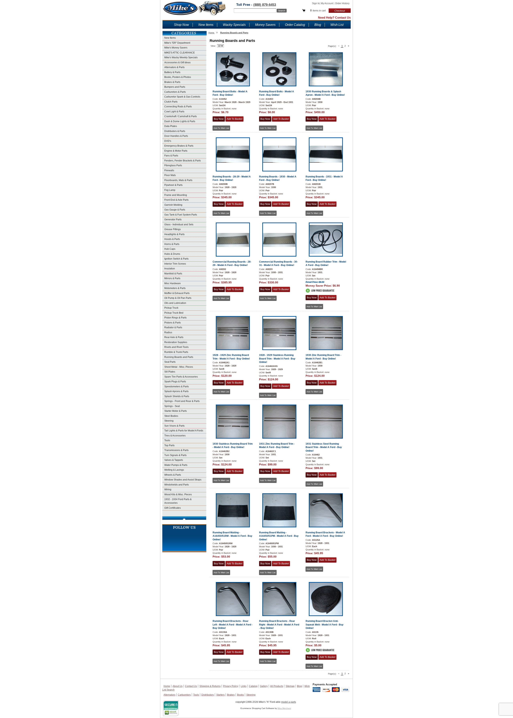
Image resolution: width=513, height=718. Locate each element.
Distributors (207, 694)
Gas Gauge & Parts (174, 209)
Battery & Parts (172, 72)
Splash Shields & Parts (176, 396)
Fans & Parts (171, 155)
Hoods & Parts (172, 239)
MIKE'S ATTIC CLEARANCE (179, 52)
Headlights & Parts (174, 234)
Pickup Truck (171, 307)
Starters (220, 694)
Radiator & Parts (173, 327)
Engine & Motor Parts (175, 150)
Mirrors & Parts (172, 278)
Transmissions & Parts (176, 450)
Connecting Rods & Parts (178, 106)
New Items (205, 24)
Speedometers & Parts (176, 386)
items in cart (318, 10)
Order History (342, 3)
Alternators (169, 694)
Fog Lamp (169, 190)
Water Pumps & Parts (175, 465)
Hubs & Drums (172, 254)
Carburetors (184, 694)
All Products (276, 686)
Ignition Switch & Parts (176, 258)
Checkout (339, 10)
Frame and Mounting (175, 195)
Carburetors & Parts (175, 92)
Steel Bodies (171, 416)
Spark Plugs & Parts (175, 381)
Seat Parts (170, 362)
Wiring (167, 489)
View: (213, 46)
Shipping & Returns (210, 686)
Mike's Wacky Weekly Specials (181, 57)
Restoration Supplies (175, 342)
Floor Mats (170, 175)
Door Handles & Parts (176, 136)
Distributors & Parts (174, 131)
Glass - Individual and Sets (178, 224)
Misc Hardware (172, 283)
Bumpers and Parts (174, 87)
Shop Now (181, 24)
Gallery (264, 686)
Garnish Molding (173, 204)
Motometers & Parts (175, 288)
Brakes (231, 694)
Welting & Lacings (174, 469)
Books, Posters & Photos (177, 77)
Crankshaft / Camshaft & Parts (180, 116)
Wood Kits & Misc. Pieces (178, 494)
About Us (178, 686)
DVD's (167, 141)
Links (243, 686)
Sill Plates (169, 371)
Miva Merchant (284, 708)
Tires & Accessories (175, 435)
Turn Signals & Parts (175, 455)
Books (240, 694)
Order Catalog (295, 24)
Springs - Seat (172, 406)
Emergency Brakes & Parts (178, 145)
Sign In (316, 3)
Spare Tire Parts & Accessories (181, 376)
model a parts (288, 702)
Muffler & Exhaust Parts (177, 293)
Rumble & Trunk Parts (176, 352)
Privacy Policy (230, 686)
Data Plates (170, 126)
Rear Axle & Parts (173, 337)
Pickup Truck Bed (173, 312)
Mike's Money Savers (175, 47)
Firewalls (169, 170)
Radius (168, 332)
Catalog (253, 686)
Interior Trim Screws (175, 263)
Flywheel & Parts (173, 185)
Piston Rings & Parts (175, 317)
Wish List (336, 24)
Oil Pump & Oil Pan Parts (177, 298)
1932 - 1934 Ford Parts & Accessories (178, 501)
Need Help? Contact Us (334, 17)
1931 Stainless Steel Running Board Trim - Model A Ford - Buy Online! (324, 447)
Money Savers (265, 24)
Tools (167, 440)
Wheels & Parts (172, 474)
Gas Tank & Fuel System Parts (180, 214)
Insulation (169, 268)
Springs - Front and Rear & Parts (182, 401)
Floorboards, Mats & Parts (178, 180)
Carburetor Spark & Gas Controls (182, 96)
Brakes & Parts (172, 82)
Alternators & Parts (174, 67)
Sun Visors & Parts (174, 425)
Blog (317, 24)
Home (167, 686)
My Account (327, 3)
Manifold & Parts (173, 273)
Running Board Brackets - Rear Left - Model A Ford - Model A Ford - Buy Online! (232, 624)
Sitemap (290, 686)
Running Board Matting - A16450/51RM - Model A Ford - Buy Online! (232, 536)
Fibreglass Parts (173, 165)
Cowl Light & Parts (174, 111)
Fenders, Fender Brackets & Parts (182, 160)
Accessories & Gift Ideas (177, 62)
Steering (169, 420)
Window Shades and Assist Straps (182, 479)
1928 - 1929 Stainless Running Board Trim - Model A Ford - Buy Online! (277, 359)
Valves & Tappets (173, 460)
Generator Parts (173, 219)
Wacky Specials (234, 24)
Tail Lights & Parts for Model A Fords (183, 430)
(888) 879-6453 (264, 5)
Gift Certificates (172, 508)
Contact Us (191, 686)
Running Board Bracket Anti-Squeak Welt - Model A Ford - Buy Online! (324, 624)
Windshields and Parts (176, 484)
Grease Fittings (172, 229)
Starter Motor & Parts (175, 411)
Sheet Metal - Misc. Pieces (178, 367)
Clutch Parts (171, 101)
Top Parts (169, 445)
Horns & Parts (171, 244)
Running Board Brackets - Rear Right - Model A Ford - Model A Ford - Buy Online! (279, 624)
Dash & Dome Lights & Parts (179, 121)
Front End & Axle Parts (176, 199)
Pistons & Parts (172, 322)
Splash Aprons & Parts (176, 391)
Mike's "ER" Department (177, 42)
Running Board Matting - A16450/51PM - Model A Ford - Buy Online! (279, 536)
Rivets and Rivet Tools (176, 347)
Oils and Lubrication (175, 303)
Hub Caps (169, 249)
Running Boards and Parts (178, 357)
